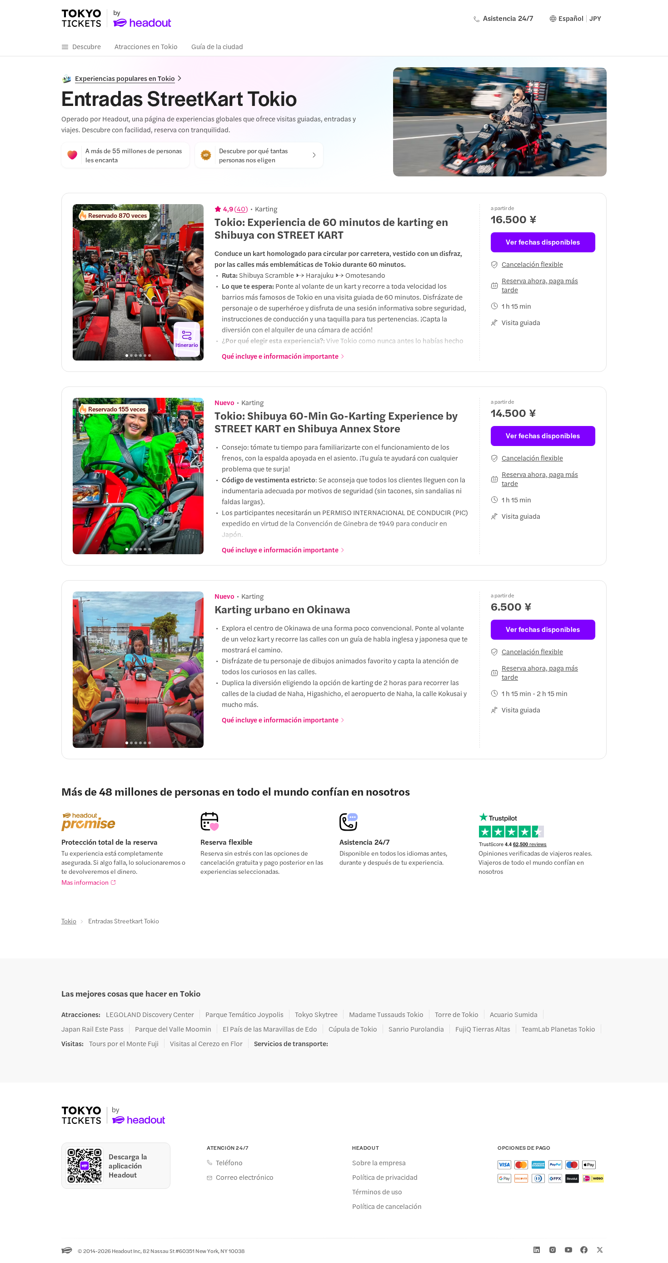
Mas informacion (85, 882)
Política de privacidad (385, 1177)
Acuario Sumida (514, 1014)
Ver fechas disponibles (543, 241)
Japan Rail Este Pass (92, 1028)
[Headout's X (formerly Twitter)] (599, 1249)
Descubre (86, 46)
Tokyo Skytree (316, 1014)
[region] (138, 282)
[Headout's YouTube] (568, 1249)
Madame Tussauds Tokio (386, 1014)
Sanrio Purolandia (416, 1028)
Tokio (68, 920)
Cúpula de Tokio (353, 1028)
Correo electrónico (245, 1177)
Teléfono (229, 1162)
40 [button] (241, 208)
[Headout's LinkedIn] (536, 1249)
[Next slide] (192, 282)
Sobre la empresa (379, 1162)
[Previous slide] (84, 282)
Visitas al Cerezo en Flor (206, 1043)
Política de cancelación (387, 1206)
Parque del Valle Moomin (173, 1028)
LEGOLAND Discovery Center (150, 1014)
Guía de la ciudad (217, 46)
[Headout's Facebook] (584, 1249)
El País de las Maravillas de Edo (270, 1028)
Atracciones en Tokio (146, 46)
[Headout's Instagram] (552, 1249)
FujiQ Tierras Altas (482, 1028)
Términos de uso (377, 1191)
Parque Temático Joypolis (244, 1014)
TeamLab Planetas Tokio (558, 1028)
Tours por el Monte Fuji (124, 1043)
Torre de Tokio (457, 1014)
